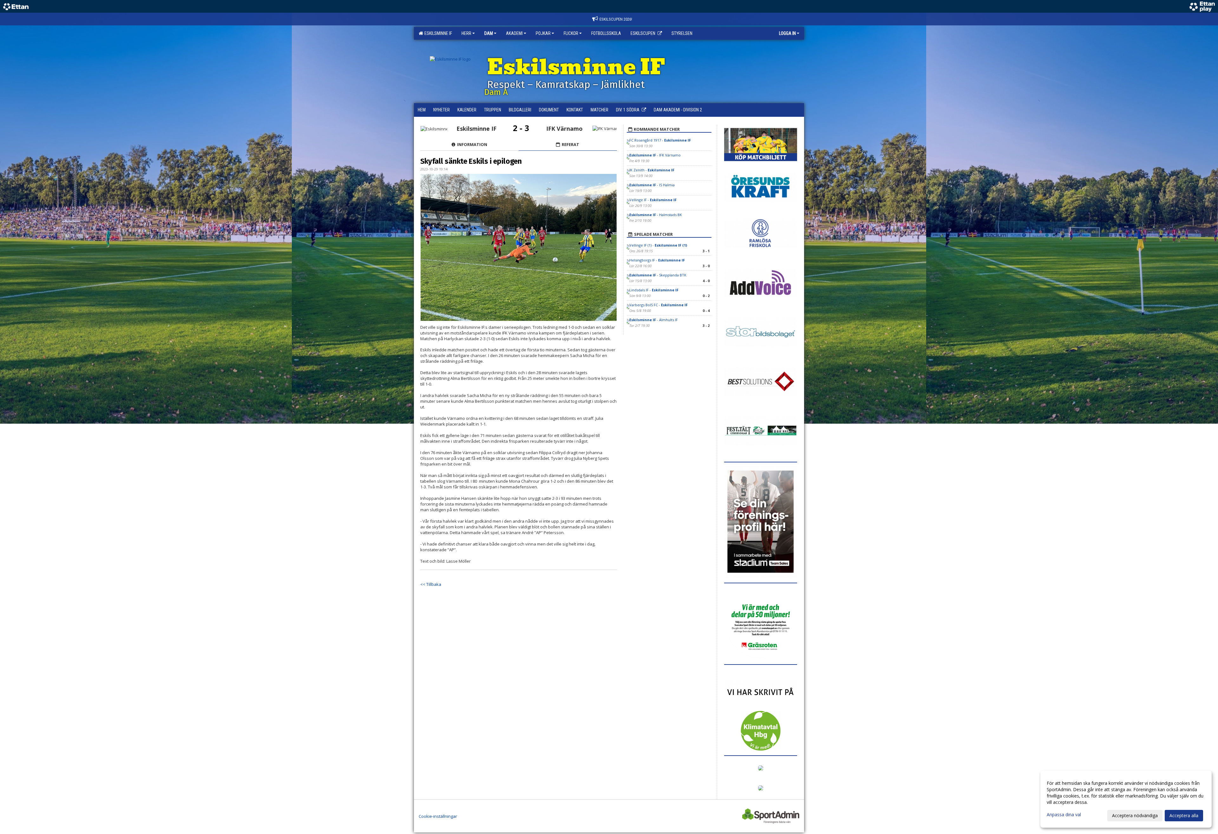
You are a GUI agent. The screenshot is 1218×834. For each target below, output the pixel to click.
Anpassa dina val (1064, 814)
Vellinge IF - (653, 199)
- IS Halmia (652, 184)
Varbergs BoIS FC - (658, 304)
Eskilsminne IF (437, 33)
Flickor (571, 33)
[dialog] (1126, 799)
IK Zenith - (651, 170)
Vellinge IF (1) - (658, 245)
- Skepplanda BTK (658, 275)
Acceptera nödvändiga (1135, 815)
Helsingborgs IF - (657, 260)
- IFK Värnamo (655, 155)
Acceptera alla (1183, 815)
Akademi (514, 33)
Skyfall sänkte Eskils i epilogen (471, 161)
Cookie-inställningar (438, 816)
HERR (466, 33)
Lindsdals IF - (653, 290)
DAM (488, 33)
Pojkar (543, 33)
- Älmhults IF (653, 319)
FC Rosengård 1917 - (660, 140)
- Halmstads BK (655, 214)
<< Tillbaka (430, 584)
